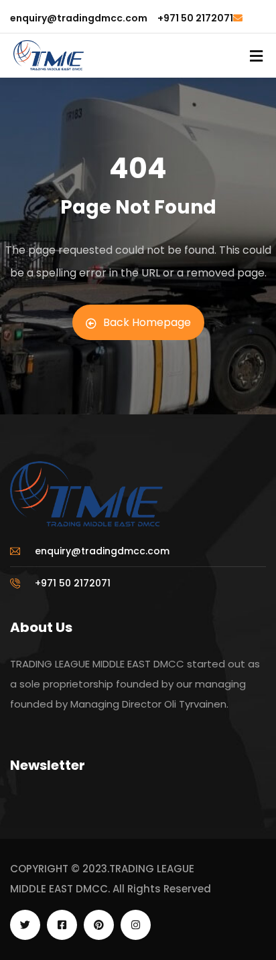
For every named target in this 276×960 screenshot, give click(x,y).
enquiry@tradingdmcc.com (78, 18)
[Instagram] (136, 925)
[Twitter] (25, 925)
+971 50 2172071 (195, 18)
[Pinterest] (99, 925)
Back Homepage (147, 322)
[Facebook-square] (62, 925)
